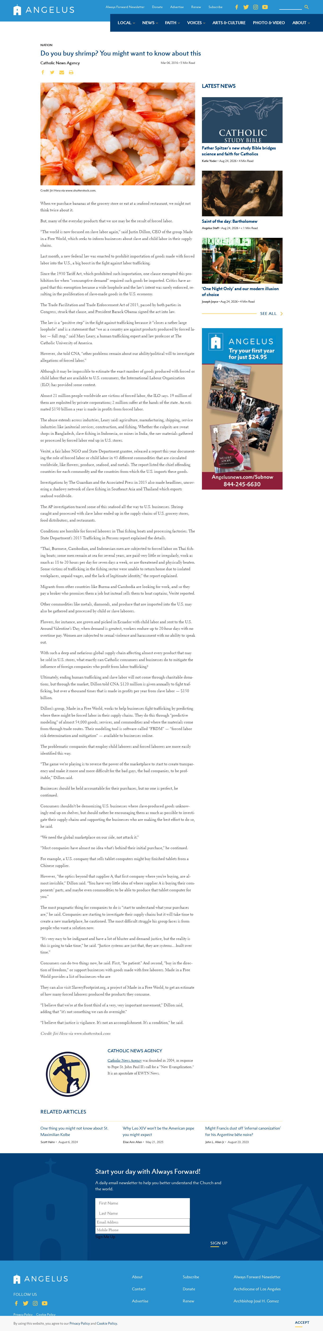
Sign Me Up (105, 1237)
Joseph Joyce (210, 301)
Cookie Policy (45, 1314)
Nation (46, 45)
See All (268, 313)
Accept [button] (302, 1322)
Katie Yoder (209, 161)
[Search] (307, 7)
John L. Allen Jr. (214, 1142)
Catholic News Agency (60, 63)
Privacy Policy (80, 1323)
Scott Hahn (48, 1142)
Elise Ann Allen (132, 1142)
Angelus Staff (210, 228)
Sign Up (219, 1243)
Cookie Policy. (107, 1323)
